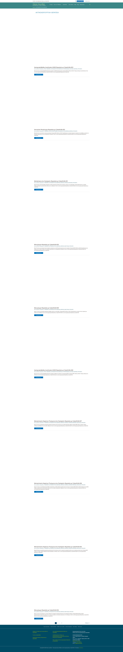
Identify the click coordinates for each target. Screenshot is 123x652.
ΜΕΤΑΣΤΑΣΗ (70, 182)
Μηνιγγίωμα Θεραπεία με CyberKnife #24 (46, 610)
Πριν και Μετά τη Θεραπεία (39, 68)
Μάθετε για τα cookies (60, 626)
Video (75, 4)
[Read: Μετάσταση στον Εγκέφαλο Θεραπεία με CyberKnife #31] (61, 159)
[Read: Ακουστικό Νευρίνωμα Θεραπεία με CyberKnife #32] (56, 101)
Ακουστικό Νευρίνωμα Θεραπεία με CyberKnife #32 (49, 129)
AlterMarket (81, 647)
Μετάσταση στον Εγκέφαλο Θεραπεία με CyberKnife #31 (51, 181)
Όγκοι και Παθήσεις (57, 4)
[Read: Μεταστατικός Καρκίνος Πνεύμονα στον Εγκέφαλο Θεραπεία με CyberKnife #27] (61, 399)
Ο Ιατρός (51, 4)
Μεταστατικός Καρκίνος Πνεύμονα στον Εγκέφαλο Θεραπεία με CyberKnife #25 (58, 546)
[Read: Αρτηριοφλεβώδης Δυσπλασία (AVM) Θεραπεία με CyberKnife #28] (58, 342)
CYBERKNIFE (48, 68)
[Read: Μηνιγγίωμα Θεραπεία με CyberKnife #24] (60, 582)
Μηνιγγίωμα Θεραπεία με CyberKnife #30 (46, 244)
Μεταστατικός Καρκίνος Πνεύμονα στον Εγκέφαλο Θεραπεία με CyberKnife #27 (58, 421)
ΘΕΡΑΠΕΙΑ (76, 68)
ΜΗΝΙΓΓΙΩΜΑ (66, 246)
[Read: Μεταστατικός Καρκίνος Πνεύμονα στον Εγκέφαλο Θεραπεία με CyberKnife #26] (60, 455)
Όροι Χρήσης (75, 626)
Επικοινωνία (87, 1)
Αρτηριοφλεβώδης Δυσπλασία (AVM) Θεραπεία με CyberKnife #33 (53, 67)
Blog (78, 4)
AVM (45, 68)
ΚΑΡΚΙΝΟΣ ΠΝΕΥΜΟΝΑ (72, 422)
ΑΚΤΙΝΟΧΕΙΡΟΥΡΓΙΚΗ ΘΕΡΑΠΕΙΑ (56, 68)
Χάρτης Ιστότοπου (53, 626)
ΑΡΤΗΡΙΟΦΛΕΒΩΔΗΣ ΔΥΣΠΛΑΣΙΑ (68, 68)
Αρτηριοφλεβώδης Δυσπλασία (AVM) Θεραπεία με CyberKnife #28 (53, 370)
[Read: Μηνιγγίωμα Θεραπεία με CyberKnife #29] (60, 280)
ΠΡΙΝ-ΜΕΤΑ (80, 68)
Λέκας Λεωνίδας (39, 4)
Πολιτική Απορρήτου (68, 626)
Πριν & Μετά (71, 4)
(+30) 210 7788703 (80, 1)
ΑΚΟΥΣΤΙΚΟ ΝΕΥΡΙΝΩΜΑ (53, 131)
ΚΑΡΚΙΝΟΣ (66, 182)
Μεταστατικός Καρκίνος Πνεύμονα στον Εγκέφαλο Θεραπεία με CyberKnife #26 (58, 483)
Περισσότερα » (39, 74)
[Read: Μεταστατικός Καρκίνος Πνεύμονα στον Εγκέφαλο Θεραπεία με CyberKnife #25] (59, 519)
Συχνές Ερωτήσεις (47, 626)
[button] (89, 4)
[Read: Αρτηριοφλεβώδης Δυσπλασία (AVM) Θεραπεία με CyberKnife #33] (57, 40)
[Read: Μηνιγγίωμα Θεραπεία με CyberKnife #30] (57, 216)
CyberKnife (65, 4)
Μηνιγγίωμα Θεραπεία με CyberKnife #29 (46, 308)
